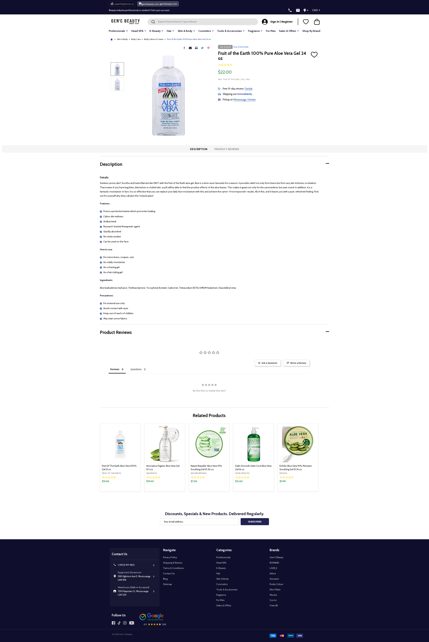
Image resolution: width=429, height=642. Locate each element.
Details (249, 88)
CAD (315, 10)
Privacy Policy (170, 557)
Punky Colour (276, 584)
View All (274, 605)
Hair (169, 31)
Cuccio (273, 600)
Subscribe (255, 521)
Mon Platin (275, 589)
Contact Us (169, 573)
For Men (271, 31)
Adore (273, 573)
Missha (273, 594)
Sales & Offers (287, 31)
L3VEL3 (273, 568)
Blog (165, 578)
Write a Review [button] (298, 362)
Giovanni (274, 578)
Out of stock (164, 491)
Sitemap (167, 584)
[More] (127, 31)
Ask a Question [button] (269, 362)
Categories (224, 550)
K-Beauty (155, 31)
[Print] (196, 47)
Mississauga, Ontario (244, 99)
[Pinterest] (208, 47)
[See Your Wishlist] (305, 21)
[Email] (190, 47)
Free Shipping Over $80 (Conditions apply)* (131, 10)
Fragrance (254, 31)
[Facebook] (184, 47)
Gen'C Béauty (276, 557)
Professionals (117, 31)
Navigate (169, 550)
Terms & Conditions (173, 568)
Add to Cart (126, 491)
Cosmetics (204, 31)
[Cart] (317, 21)
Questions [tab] (136, 369)
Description (198, 149)
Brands (274, 550)
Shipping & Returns (172, 562)
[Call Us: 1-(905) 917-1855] (290, 10)
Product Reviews (226, 149)
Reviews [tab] (114, 369)
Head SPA (137, 31)
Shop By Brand (311, 31)
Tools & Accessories (229, 31)
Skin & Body (185, 31)
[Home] (112, 39)
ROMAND (274, 562)
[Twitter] (202, 47)
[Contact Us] (298, 10)
